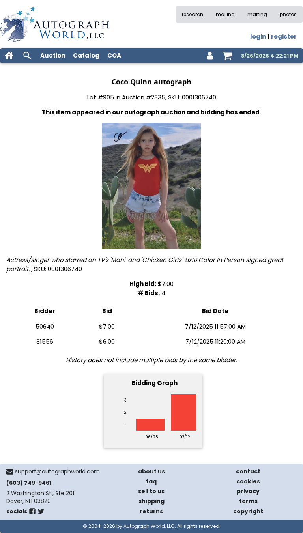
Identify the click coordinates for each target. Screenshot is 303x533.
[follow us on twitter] (41, 513)
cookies (248, 481)
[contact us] (9, 471)
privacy (248, 491)
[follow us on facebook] (32, 513)
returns (151, 511)
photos (288, 14)
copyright (248, 511)
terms (248, 501)
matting (257, 14)
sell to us (151, 491)
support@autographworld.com (57, 471)
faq (151, 481)
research (192, 14)
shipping (151, 501)
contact (248, 471)
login (258, 36)
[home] (9, 55)
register (284, 36)
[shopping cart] (227, 55)
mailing (225, 14)
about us (151, 471)
